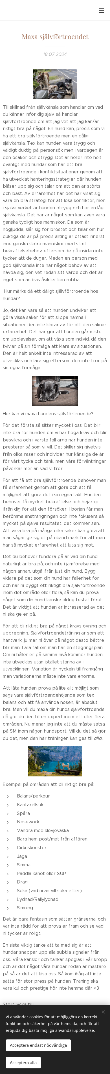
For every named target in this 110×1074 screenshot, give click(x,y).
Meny (101, 10)
